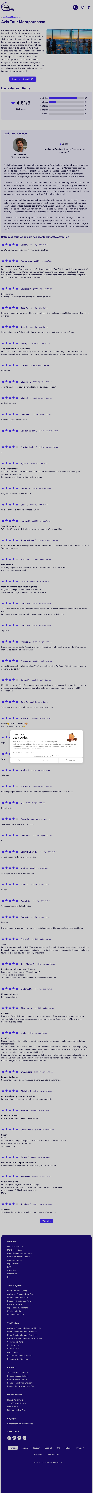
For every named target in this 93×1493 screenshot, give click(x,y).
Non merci (22, 760)
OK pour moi (71, 760)
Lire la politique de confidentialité (23, 752)
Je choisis (46, 760)
